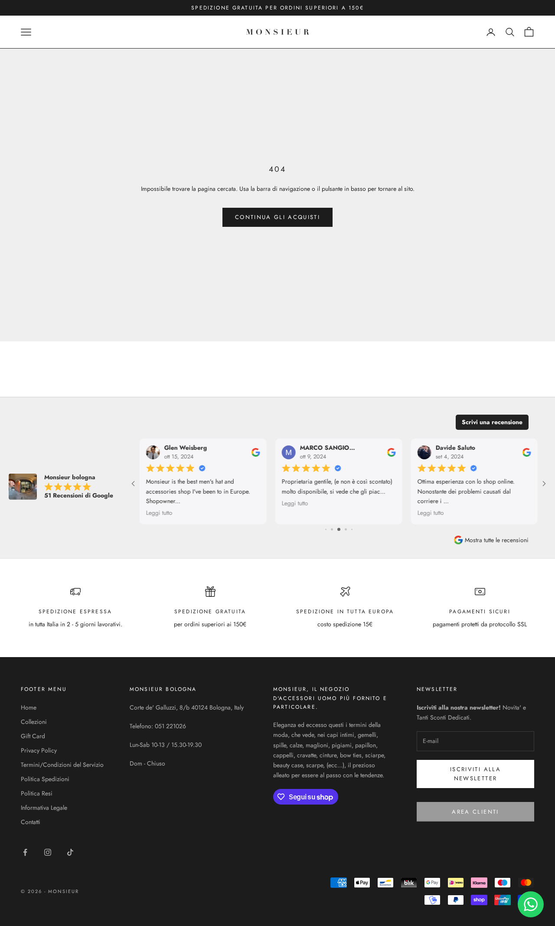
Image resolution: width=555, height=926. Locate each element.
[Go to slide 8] (352, 529)
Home (28, 707)
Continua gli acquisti (277, 217)
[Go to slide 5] (332, 529)
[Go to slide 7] (346, 529)
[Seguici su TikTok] (70, 852)
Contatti (30, 822)
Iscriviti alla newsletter (475, 773)
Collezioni (34, 721)
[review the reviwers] (255, 452)
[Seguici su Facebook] (25, 852)
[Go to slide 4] (325, 529)
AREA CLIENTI (475, 812)
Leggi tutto (159, 512)
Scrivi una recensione (492, 422)
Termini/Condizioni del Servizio (62, 764)
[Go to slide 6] (338, 529)
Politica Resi (36, 793)
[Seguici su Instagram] (47, 852)
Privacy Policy (39, 750)
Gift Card (33, 736)
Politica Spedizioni (45, 779)
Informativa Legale (44, 807)
